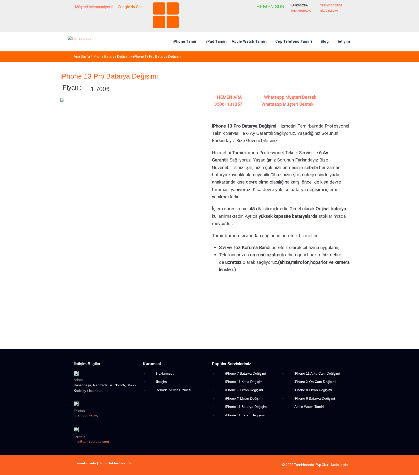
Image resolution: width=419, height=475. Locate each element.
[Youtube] (173, 22)
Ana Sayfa (82, 56)
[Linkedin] (159, 22)
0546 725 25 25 (86, 416)
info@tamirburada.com (91, 441)
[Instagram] (173, 8)
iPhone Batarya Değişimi (111, 56)
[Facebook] (159, 8)
